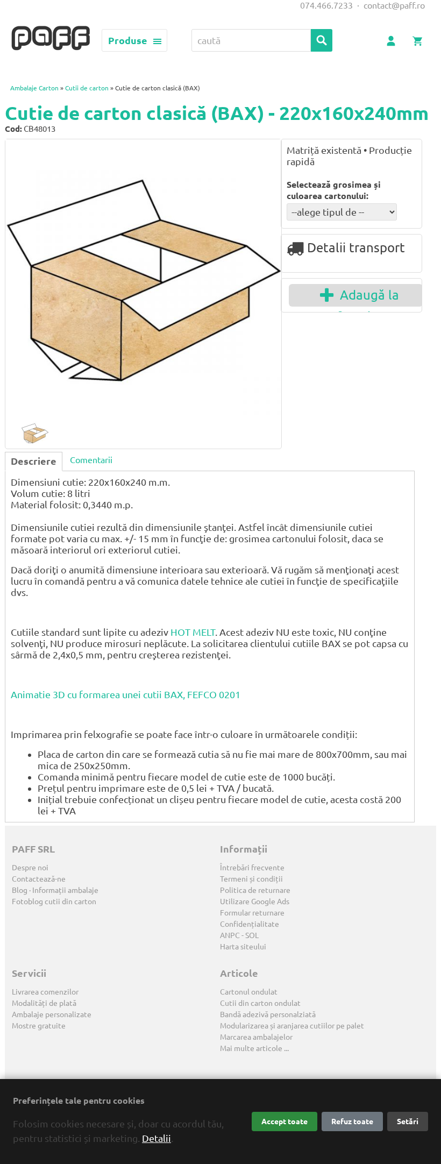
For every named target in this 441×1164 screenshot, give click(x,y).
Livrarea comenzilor (45, 992)
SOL (252, 935)
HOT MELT (192, 632)
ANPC (230, 935)
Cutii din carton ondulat (260, 1003)
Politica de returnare (255, 890)
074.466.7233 (326, 5)
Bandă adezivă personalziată (268, 1014)
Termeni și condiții (251, 879)
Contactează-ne (39, 879)
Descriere (33, 461)
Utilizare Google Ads (254, 901)
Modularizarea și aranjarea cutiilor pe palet (292, 1025)
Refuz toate (352, 1121)
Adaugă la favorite (366, 297)
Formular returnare (252, 913)
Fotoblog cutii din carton (54, 901)
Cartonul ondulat (249, 992)
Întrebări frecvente (252, 867)
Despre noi (30, 867)
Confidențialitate (249, 924)
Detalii (156, 1138)
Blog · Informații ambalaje (55, 890)
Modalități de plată (44, 1003)
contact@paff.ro (394, 5)
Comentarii (91, 460)
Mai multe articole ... (254, 1048)
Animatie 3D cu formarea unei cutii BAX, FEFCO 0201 (125, 694)
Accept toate (284, 1121)
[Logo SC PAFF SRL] (50, 38)
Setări (407, 1121)
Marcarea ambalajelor (256, 1037)
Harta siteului (243, 946)
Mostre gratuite (39, 1025)
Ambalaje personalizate (51, 1014)
